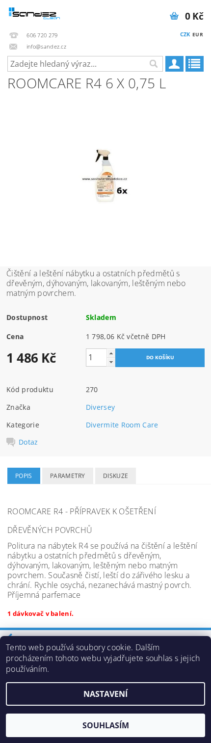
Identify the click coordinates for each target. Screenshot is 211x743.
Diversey (100, 407)
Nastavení (105, 694)
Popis (23, 476)
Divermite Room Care (122, 424)
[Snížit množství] (110, 362)
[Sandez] (34, 13)
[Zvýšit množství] (110, 353)
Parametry (67, 476)
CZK (185, 34)
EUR (197, 34)
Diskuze (115, 476)
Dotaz (28, 442)
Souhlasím (105, 725)
